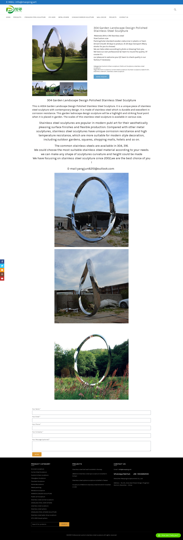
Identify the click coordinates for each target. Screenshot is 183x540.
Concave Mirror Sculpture (83, 17)
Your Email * (36, 417)
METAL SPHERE (63, 17)
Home (8, 17)
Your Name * (36, 409)
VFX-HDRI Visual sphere (39, 518)
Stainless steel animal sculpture (42, 500)
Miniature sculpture (38, 490)
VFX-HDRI (52, 17)
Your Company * (37, 432)
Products (17, 17)
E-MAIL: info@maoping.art (21, 2)
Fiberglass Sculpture (38, 478)
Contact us (123, 17)
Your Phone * (36, 424)
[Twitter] (2, 266)
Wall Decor (101, 17)
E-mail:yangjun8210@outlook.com (90, 168)
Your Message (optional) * (41, 439)
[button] (168, 535)
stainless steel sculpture (35, 17)
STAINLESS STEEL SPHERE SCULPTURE (44, 512)
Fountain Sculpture (37, 481)
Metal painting (36, 487)
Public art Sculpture (127, 66)
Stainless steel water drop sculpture (43, 515)
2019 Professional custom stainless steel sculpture (85, 535)
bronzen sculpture (37, 469)
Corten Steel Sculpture (39, 472)
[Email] (2, 270)
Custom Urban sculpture (110, 66)
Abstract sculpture (104, 70)
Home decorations (37, 484)
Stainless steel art (100, 71)
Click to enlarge (37, 81)
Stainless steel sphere (38, 509)
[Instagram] (2, 274)
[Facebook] (2, 261)
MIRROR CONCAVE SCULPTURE (41, 494)
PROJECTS (112, 17)
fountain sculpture (134, 70)
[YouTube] (2, 278)
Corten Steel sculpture (119, 70)
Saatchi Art (145, 70)
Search (64, 524)
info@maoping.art (125, 469)
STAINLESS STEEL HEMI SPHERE (41, 503)
